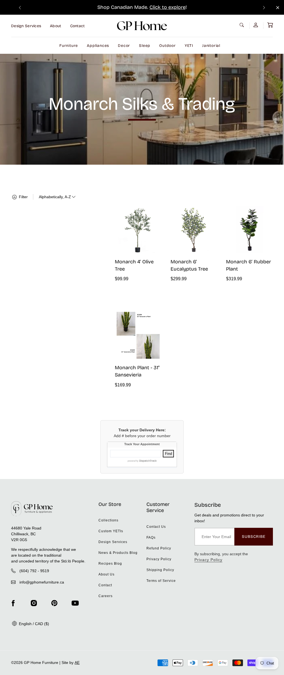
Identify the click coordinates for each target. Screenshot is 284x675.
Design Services (26, 26)
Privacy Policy (158, 559)
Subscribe (253, 536)
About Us (106, 574)
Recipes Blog (110, 564)
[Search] (242, 25)
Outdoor (167, 45)
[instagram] (34, 603)
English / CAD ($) (33, 623)
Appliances (98, 45)
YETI (189, 45)
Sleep (144, 45)
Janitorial (211, 45)
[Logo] (142, 25)
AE (77, 662)
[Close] (277, 7)
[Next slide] (264, 7)
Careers (105, 596)
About (55, 26)
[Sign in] (256, 25)
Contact (77, 26)
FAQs (151, 537)
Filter (23, 197)
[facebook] (13, 603)
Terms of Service (161, 581)
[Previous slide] (20, 7)
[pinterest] (54, 603)
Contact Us (156, 527)
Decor (124, 45)
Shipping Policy (160, 570)
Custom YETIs (110, 531)
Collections (108, 520)
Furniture (68, 45)
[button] (270, 25)
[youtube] (75, 603)
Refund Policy (158, 548)
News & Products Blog (118, 553)
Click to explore (167, 7)
